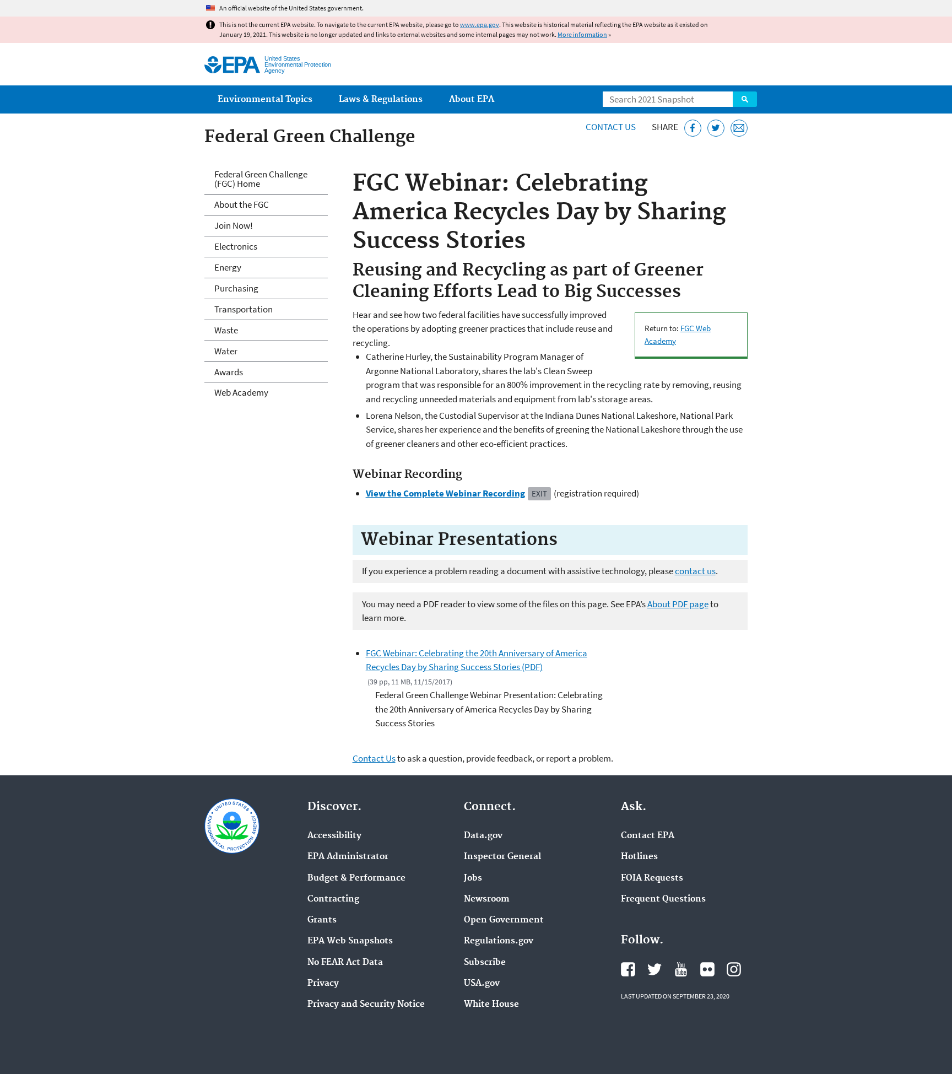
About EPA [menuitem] (471, 99)
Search (745, 99)
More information (582, 34)
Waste (226, 330)
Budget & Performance (356, 878)
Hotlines (639, 857)
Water (225, 351)
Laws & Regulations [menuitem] (381, 99)
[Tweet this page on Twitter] (715, 128)
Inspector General (502, 857)
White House (491, 1005)
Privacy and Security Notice (366, 1005)
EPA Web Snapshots (350, 941)
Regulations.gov (498, 941)
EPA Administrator (347, 857)
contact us (695, 571)
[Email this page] (739, 128)
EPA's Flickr (707, 969)
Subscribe (485, 963)
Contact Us (611, 127)
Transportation (243, 309)
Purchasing (236, 288)
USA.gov (482, 984)
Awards (228, 372)
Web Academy (241, 392)
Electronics (235, 246)
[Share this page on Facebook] (692, 128)
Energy (227, 267)
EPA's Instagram (734, 969)
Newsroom (487, 899)
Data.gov (483, 836)
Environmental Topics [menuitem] (265, 99)
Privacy (323, 984)
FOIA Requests (652, 878)
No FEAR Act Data (345, 963)
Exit (539, 493)
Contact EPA (647, 836)
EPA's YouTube (681, 969)
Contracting (333, 899)
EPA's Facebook (628, 969)
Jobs (473, 878)
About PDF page (677, 604)
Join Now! (233, 225)
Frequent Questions (663, 899)
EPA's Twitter (654, 969)
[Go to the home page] (232, 64)
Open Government (504, 920)
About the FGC (241, 204)
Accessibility (334, 836)
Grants (322, 920)
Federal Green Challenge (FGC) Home (260, 179)
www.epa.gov (479, 24)
